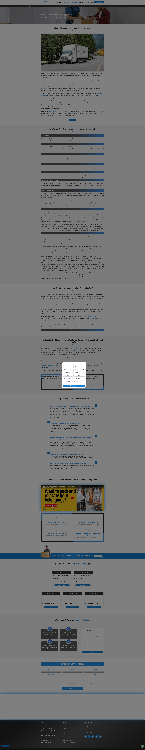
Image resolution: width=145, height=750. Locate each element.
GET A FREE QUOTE (73, 385)
